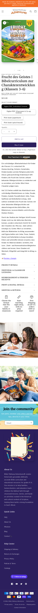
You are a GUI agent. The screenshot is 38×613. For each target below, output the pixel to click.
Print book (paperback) (12, 118)
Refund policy (30, 601)
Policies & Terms (10, 563)
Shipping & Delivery (11, 549)
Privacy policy (9, 604)
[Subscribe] (31, 423)
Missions (7, 527)
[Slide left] (14, 70)
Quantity (4, 127)
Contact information (20, 607)
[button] (2, 11)
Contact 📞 (8, 536)
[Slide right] (23, 70)
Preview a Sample (10, 258)
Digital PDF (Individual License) (15, 106)
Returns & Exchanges (11, 554)
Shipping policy (31, 604)
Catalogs (7, 568)
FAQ (5, 517)
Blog (5, 531)
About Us (7, 522)
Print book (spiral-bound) (13, 122)
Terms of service (19, 604)
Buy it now (19, 145)
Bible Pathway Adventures (16, 601)
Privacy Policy (9, 559)
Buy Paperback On (15, 157)
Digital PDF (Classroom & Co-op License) (19, 112)
